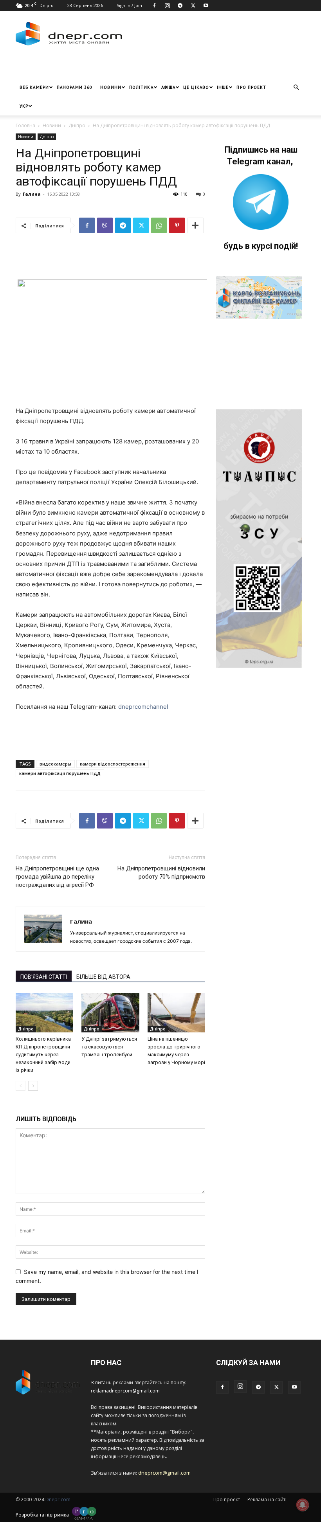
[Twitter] (193, 5)
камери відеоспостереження (112, 764)
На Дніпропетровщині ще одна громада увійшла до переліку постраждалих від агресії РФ (57, 876)
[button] (296, 87)
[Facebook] (154, 5)
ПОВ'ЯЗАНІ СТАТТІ (43, 977)
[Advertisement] (107, 66)
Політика (141, 87)
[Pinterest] (177, 225)
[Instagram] (167, 5)
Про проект (251, 87)
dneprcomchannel (142, 706)
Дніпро (77, 125)
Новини (110, 87)
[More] (195, 225)
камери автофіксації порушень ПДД (60, 773)
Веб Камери (34, 87)
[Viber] (105, 225)
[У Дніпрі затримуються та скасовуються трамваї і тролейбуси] (110, 1012)
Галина (32, 194)
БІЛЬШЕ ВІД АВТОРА (103, 977)
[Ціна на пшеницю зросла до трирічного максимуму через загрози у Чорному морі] (176, 1012)
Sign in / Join (129, 5)
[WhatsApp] (159, 225)
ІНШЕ (223, 87)
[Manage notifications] (302, 1505)
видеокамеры (55, 764)
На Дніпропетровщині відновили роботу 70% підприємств (161, 872)
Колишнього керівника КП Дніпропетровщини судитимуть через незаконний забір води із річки (43, 1054)
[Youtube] (206, 5)
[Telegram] (180, 5)
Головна (25, 125)
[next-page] (33, 1086)
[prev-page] (20, 1086)
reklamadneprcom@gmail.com (125, 1390)
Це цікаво (196, 87)
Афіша (168, 87)
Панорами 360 (74, 87)
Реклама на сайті (267, 1499)
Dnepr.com (57, 1499)
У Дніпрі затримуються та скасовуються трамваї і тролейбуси (109, 1046)
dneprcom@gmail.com (164, 1472)
